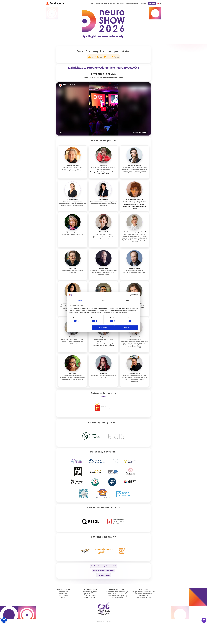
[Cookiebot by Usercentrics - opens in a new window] (131, 295)
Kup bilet (151, 3)
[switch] (94, 321)
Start (92, 3)
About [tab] (128, 300)
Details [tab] (104, 300)
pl (160, 3)
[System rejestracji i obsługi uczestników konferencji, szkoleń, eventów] (103, 622)
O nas (98, 3)
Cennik (112, 3)
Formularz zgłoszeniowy (143, 597)
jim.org (63, 597)
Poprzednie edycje (131, 3)
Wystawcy (120, 3)
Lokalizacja (105, 3)
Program (143, 3)
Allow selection (103, 327)
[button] (4, 620)
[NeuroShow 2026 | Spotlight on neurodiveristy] (55, 2)
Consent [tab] (79, 300)
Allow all (126, 327)
